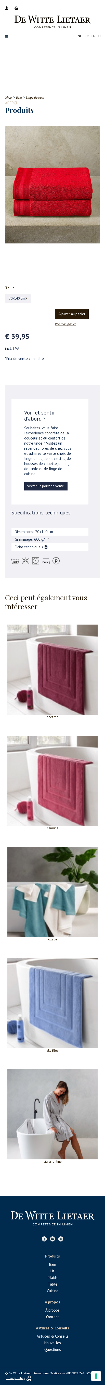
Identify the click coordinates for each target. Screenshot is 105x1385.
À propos (52, 1310)
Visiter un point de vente (45, 486)
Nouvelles (52, 1342)
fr (87, 36)
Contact (52, 1316)
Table (52, 1284)
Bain (52, 1264)
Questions (52, 1349)
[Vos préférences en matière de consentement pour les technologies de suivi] (96, 1376)
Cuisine (52, 1290)
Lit (52, 1270)
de (100, 36)
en (93, 36)
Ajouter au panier (71, 314)
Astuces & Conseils (53, 1336)
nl (80, 36)
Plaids (53, 1277)
